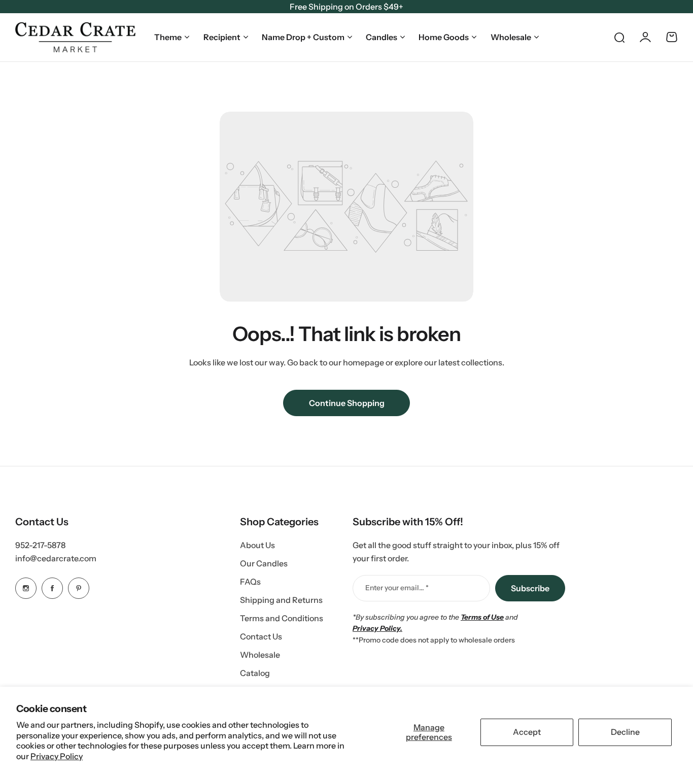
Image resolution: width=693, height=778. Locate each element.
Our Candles (264, 563)
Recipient (221, 37)
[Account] (645, 37)
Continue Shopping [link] (347, 403)
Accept (527, 732)
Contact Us (261, 636)
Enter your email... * (397, 587)
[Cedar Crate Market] (75, 37)
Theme (168, 37)
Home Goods (444, 37)
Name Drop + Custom (303, 37)
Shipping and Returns (281, 600)
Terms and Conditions (281, 618)
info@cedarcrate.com (55, 558)
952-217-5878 (40, 545)
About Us (257, 545)
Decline (625, 732)
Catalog (255, 673)
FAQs (250, 582)
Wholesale (511, 37)
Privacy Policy (56, 756)
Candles (381, 37)
